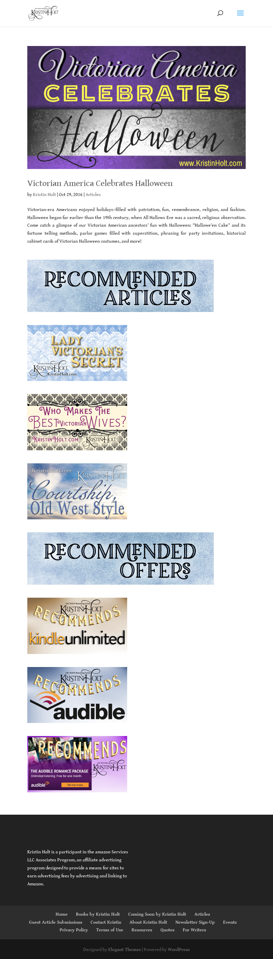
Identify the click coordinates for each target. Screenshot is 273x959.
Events (230, 922)
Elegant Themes (124, 949)
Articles (93, 194)
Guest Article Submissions (55, 922)
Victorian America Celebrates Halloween (100, 183)
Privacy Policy (74, 930)
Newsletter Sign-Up (195, 922)
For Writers (194, 930)
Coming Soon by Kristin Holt (157, 914)
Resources (142, 930)
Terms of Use (109, 930)
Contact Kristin (106, 922)
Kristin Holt (44, 194)
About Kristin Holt (148, 922)
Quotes (167, 930)
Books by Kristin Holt (98, 914)
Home (62, 914)
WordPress (179, 949)
